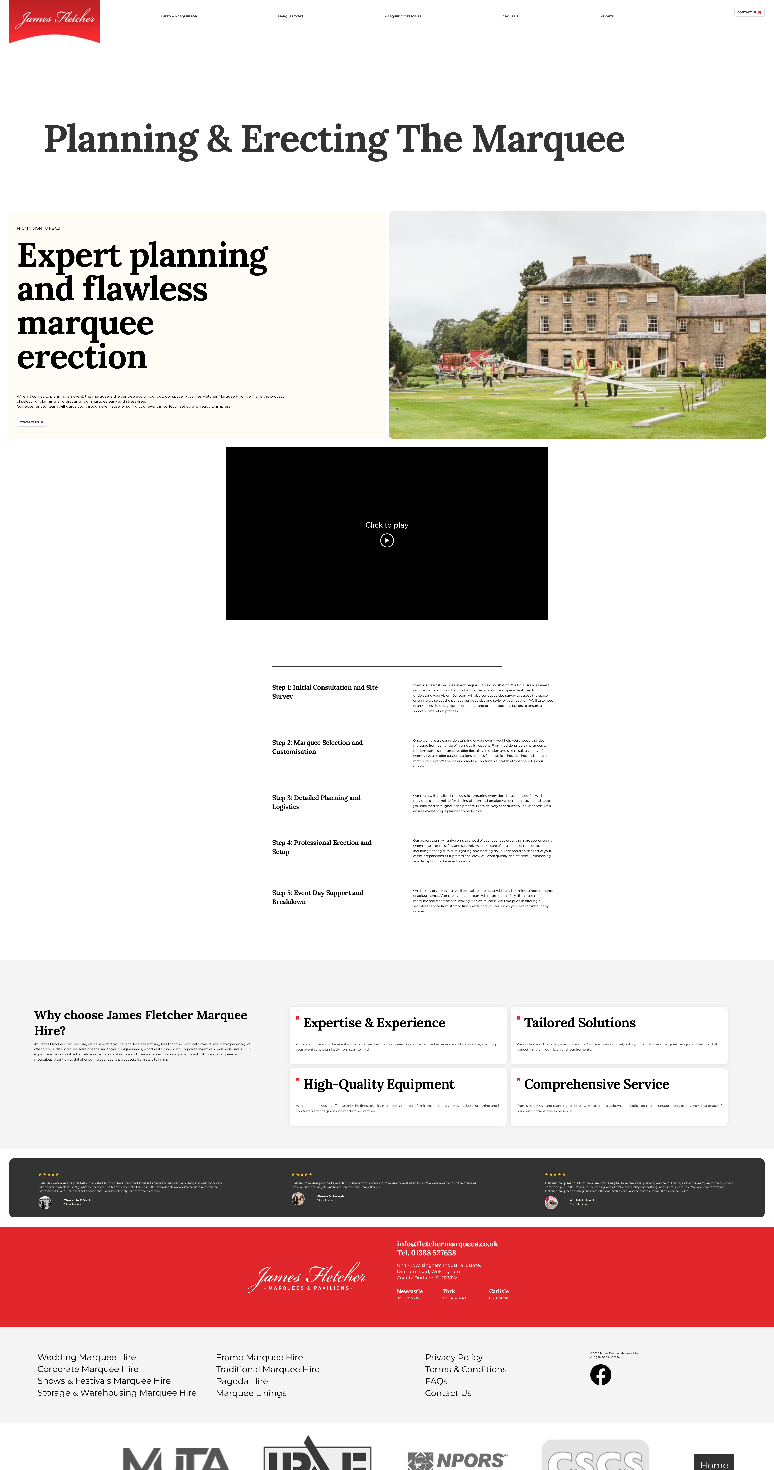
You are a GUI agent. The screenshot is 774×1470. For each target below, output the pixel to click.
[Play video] (387, 540)
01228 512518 (499, 1298)
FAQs (436, 1381)
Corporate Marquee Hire (88, 1369)
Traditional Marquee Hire (268, 1369)
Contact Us (448, 1393)
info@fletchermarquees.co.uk (447, 1243)
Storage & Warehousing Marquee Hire (117, 1392)
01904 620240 (454, 1298)
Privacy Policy (454, 1357)
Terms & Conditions (466, 1369)
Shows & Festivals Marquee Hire (104, 1380)
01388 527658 (433, 1252)
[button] (179, 16)
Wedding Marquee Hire (86, 1357)
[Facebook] (600, 1374)
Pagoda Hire (242, 1381)
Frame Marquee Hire (259, 1357)
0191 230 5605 (408, 1298)
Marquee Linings (251, 1393)
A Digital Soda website (605, 1357)
